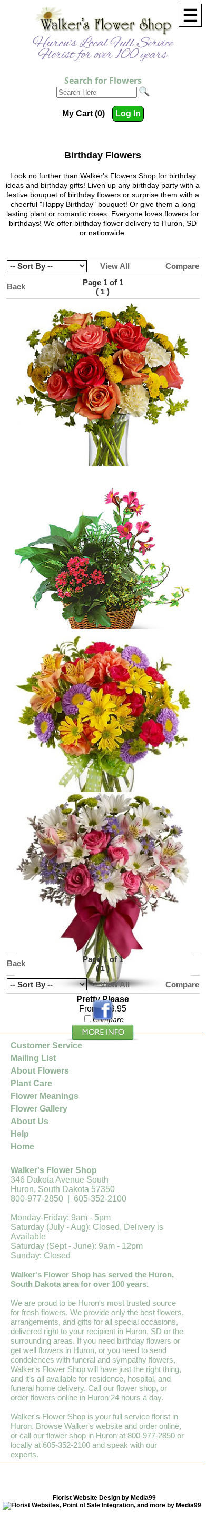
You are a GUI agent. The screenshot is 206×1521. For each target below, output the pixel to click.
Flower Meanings (45, 1096)
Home (22, 1146)
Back (16, 286)
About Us (29, 1121)
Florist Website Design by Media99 (104, 1498)
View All (115, 266)
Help (20, 1133)
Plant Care (31, 1083)
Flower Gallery (39, 1108)
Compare (182, 266)
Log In (128, 113)
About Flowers (40, 1070)
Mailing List (33, 1058)
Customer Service (46, 1045)
